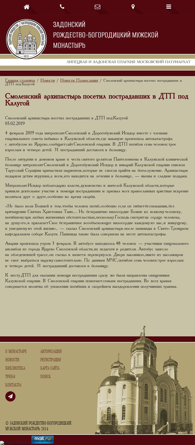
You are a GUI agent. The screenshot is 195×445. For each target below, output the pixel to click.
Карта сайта (49, 368)
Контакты (13, 385)
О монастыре (16, 352)
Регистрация (50, 360)
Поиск (45, 377)
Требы (10, 377)
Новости (12, 360)
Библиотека (15, 368)
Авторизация (51, 352)
